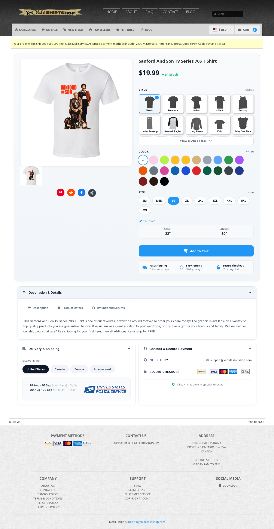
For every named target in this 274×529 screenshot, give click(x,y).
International (102, 369)
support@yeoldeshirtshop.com (231, 360)
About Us (48, 486)
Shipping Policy (48, 507)
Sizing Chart (137, 490)
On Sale (52, 30)
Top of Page (256, 422)
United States (36, 369)
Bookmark (230, 486)
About (131, 11)
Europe (79, 369)
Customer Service (137, 494)
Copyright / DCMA (137, 498)
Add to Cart (199, 251)
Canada (60, 369)
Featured (128, 30)
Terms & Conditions (48, 498)
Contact (170, 11)
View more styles (194, 140)
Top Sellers (101, 30)
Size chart (149, 221)
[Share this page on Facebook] (81, 192)
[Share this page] (92, 193)
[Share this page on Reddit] (71, 192)
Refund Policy (47, 503)
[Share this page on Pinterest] (60, 192)
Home (111, 11)
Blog (190, 11)
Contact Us (48, 490)
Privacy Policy (48, 494)
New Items (75, 30)
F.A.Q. (150, 11)
